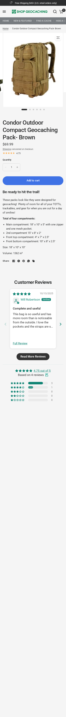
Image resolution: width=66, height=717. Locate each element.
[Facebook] (14, 261)
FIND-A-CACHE (43, 20)
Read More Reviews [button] (33, 356)
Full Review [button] (20, 343)
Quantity (7, 159)
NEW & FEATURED (23, 20)
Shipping (7, 149)
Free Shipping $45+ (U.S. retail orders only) (36, 3)
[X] (19, 261)
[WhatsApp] (28, 261)
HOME (6, 20)
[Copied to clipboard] (33, 261)
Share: (6, 261)
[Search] (55, 11)
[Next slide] (60, 324)
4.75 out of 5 (42, 370)
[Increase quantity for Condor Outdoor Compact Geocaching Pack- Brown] (17, 167)
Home (5, 28)
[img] (22, 294)
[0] (60, 11)
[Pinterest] (23, 261)
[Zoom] (58, 37)
